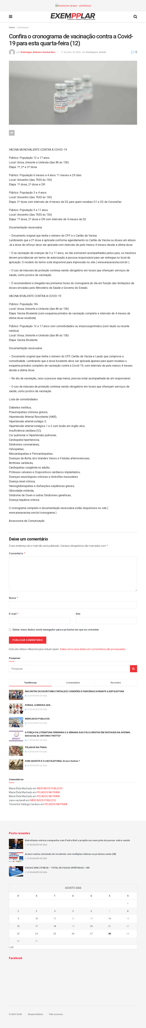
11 (54, 918)
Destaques (23, 27)
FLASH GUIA (15, 1014)
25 (54, 933)
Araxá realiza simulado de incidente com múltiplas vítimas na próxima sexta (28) (70, 854)
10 (36, 918)
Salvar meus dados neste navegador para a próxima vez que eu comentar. (56, 629)
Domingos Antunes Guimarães (38, 52)
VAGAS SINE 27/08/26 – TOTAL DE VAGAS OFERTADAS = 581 (57, 867)
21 (109, 926)
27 (91, 933)
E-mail (14, 613)
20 (91, 926)
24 (36, 933)
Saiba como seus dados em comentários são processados (92, 649)
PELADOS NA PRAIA (36, 747)
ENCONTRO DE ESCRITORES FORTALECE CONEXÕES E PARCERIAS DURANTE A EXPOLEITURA (74, 691)
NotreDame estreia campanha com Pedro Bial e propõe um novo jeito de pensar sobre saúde (77, 840)
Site (78, 613)
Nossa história (35, 1014)
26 (73, 933)
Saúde (102, 52)
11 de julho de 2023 (71, 52)
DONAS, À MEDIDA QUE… (38, 705)
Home (12, 27)
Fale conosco (56, 1014)
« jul (11, 947)
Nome (13, 598)
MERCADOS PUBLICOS (37, 718)
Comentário (17, 553)
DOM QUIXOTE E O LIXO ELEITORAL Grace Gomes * (52, 761)
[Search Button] (133, 668)
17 (36, 926)
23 (18, 933)
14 (109, 918)
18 (54, 926)
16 (18, 926)
